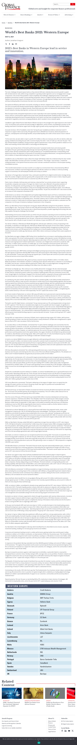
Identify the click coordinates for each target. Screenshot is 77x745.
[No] (75, 741)
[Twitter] (6, 44)
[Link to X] (72, 731)
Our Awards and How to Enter (10, 721)
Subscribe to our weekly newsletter (12, 728)
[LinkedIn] (13, 44)
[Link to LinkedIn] (65, 731)
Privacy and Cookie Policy (52, 726)
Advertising (68, 15)
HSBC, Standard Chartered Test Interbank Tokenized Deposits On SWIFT (11, 704)
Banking (10, 23)
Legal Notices (52, 731)
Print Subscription (68, 721)
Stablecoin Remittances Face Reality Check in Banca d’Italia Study (55, 704)
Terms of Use (52, 729)
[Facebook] (10, 44)
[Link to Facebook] (62, 731)
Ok (39, 742)
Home (3, 23)
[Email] (16, 44)
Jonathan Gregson (17, 40)
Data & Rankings (25, 15)
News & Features (9, 15)
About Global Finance (52, 722)
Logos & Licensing (7, 726)
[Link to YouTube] (69, 731)
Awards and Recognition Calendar (11, 723)
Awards (39, 15)
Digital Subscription (68, 724)
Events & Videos (53, 15)
